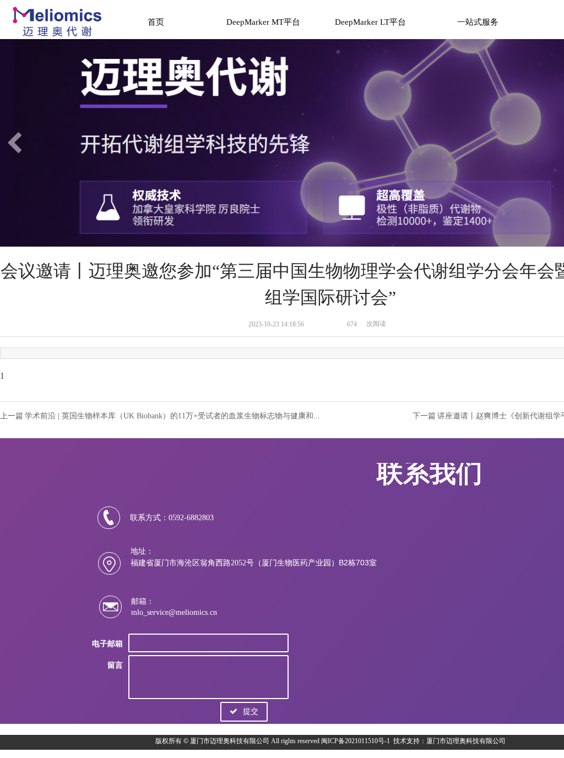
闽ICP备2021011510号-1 (355, 741)
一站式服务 (477, 22)
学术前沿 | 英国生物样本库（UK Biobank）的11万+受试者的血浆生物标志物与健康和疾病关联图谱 (192, 416)
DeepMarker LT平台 (370, 22)
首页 (156, 22)
